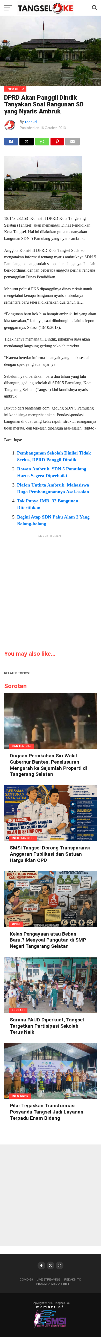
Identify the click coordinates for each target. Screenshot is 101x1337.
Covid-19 (26, 1279)
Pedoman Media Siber (52, 1283)
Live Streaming (48, 1279)
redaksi (31, 122)
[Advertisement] (50, 591)
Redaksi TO (72, 1279)
